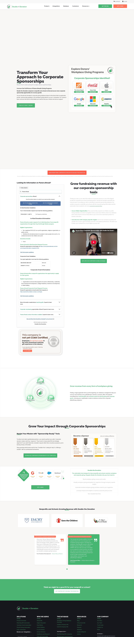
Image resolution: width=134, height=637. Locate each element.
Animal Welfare (41, 627)
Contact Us (100, 627)
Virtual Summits (81, 623)
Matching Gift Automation (23, 623)
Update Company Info (62, 624)
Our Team (99, 623)
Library (79, 634)
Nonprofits (39, 620)
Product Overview (21, 620)
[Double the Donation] (17, 7)
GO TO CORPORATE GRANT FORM (50, 203)
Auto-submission (21, 629)
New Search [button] (24, 187)
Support (117, 1)
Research (79, 625)
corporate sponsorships (96, 206)
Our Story (99, 620)
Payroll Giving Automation (23, 627)
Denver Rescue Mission (57, 553)
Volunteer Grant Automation (24, 625)
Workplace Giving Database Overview (64, 621)
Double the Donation (40, 324)
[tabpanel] (67, 549)
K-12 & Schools (41, 629)
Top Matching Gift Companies (64, 634)
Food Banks (40, 625)
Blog (78, 620)
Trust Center (100, 625)
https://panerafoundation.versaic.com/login (31, 292)
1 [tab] (67, 569)
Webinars (79, 629)
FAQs (98, 629)
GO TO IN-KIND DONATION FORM (30, 203)
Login (125, 1)
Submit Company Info (62, 626)
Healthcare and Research (43, 634)
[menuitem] (117, 1)
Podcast (79, 627)
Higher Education (41, 623)
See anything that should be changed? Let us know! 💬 (40, 319)
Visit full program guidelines (27, 252)
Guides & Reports (81, 632)
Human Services (41, 632)
